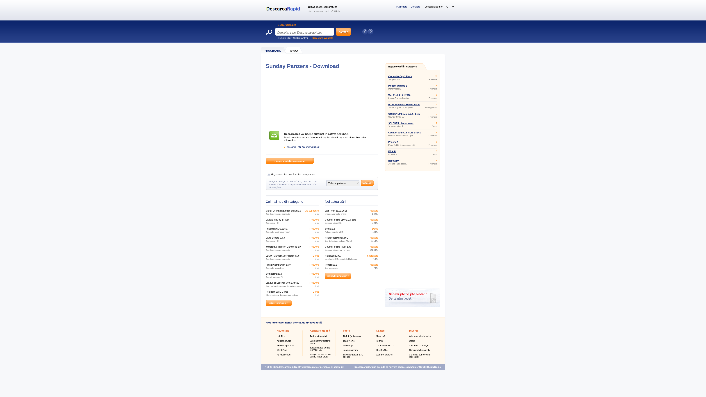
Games (380, 330)
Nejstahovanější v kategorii (402, 66)
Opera (412, 341)
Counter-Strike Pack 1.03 (338, 247)
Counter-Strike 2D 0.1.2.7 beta (340, 220)
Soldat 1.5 (330, 229)
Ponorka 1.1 (331, 265)
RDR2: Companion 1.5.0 (278, 265)
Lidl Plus (281, 336)
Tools (346, 330)
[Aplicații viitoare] (370, 32)
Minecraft (380, 336)
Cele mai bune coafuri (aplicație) (420, 355)
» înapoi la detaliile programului (289, 161)
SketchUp (348, 345)
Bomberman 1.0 (274, 274)
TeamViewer (349, 341)
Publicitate (401, 6)
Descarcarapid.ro (287, 25)
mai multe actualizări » (338, 276)
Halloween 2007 (333, 256)
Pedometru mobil (318, 336)
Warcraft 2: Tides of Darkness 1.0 (283, 247)
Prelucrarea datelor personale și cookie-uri (321, 367)
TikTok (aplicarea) (352, 336)
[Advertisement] (322, 97)
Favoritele (283, 330)
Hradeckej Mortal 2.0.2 (336, 238)
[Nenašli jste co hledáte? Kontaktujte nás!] (412, 306)
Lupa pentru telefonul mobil (320, 342)
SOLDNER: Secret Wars (400, 123)
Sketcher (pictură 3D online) (353, 355)
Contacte (415, 6)
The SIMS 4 (382, 350)
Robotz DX (393, 161)
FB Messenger (284, 354)
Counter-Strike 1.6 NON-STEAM (404, 132)
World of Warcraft (384, 354)
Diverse (413, 330)
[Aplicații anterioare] (365, 32)
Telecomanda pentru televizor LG (320, 348)
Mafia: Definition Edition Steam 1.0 (283, 211)
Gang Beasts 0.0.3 (275, 238)
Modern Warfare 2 (397, 86)
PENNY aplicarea (285, 345)
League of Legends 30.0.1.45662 (282, 283)
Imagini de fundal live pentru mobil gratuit (320, 355)
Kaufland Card (284, 341)
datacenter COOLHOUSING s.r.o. (424, 367)
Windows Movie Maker (420, 336)
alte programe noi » (278, 303)
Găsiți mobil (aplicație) (420, 350)
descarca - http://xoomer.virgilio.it (303, 147)
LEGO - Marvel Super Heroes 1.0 (282, 256)
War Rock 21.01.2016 (336, 211)
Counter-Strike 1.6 (385, 345)
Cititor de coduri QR (419, 345)
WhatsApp (282, 350)
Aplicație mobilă (320, 330)
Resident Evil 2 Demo (277, 292)
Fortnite (380, 341)
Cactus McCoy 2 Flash (277, 220)
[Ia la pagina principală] (284, 13)
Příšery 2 (393, 142)
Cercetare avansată (322, 38)
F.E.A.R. (392, 151)
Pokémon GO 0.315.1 (277, 229)
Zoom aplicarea (351, 350)
